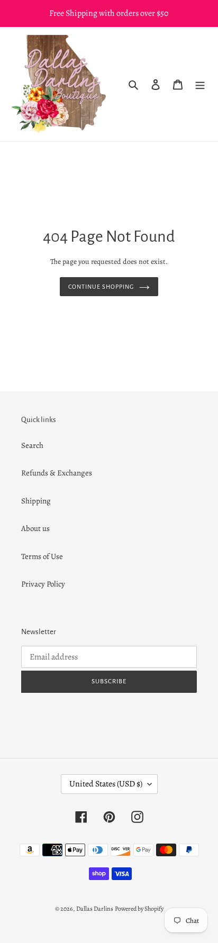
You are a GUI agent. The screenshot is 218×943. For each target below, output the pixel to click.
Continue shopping (101, 286)
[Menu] (200, 84)
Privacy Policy (43, 584)
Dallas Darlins (94, 908)
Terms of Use (42, 556)
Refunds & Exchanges (56, 473)
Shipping (36, 501)
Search (32, 445)
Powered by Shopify (139, 908)
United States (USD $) (105, 784)
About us (35, 528)
